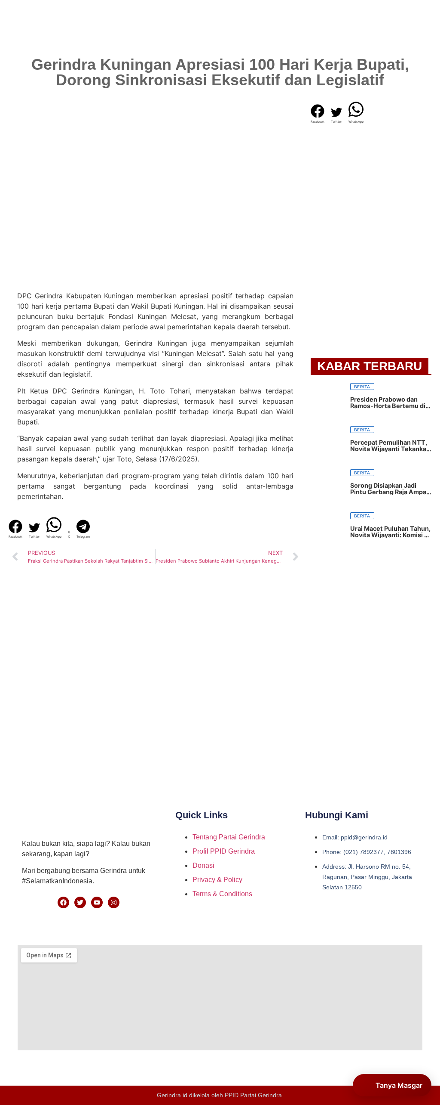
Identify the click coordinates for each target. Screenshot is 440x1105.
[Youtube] (97, 902)
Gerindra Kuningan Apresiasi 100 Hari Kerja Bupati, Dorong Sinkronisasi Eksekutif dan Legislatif (220, 72)
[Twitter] (80, 902)
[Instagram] (113, 902)
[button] (15, 529)
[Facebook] (63, 902)
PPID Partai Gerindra (253, 1095)
